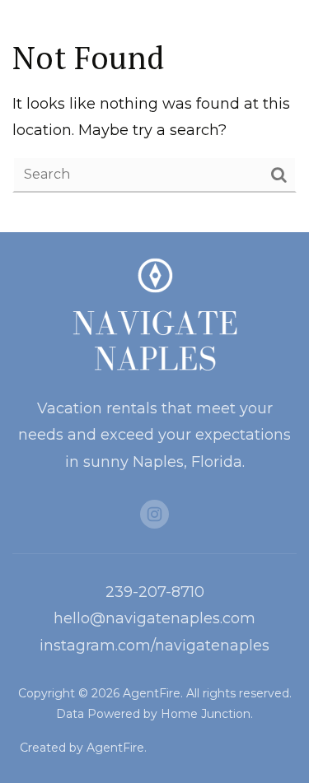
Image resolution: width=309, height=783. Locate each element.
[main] (154, 116)
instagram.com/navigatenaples (154, 645)
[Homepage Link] (32, 28)
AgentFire (115, 747)
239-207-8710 (154, 592)
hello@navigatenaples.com (154, 618)
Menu (267, 28)
